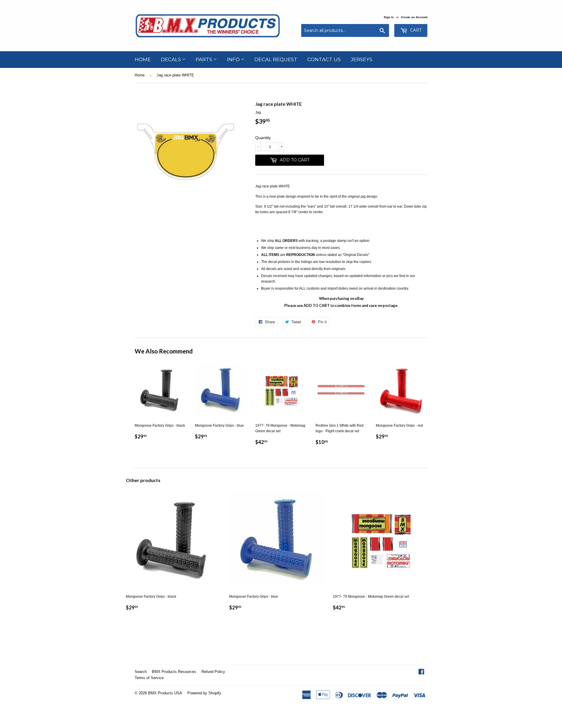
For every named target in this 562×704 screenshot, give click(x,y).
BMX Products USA (165, 693)
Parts (204, 59)
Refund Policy (213, 671)
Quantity (263, 137)
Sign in (389, 17)
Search (141, 671)
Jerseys (361, 59)
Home (143, 59)
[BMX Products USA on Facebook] (421, 673)
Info (234, 59)
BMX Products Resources (174, 671)
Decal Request (275, 59)
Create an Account (414, 17)
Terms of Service (149, 678)
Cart (415, 30)
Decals (171, 59)
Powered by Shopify (204, 693)
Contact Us (324, 59)
